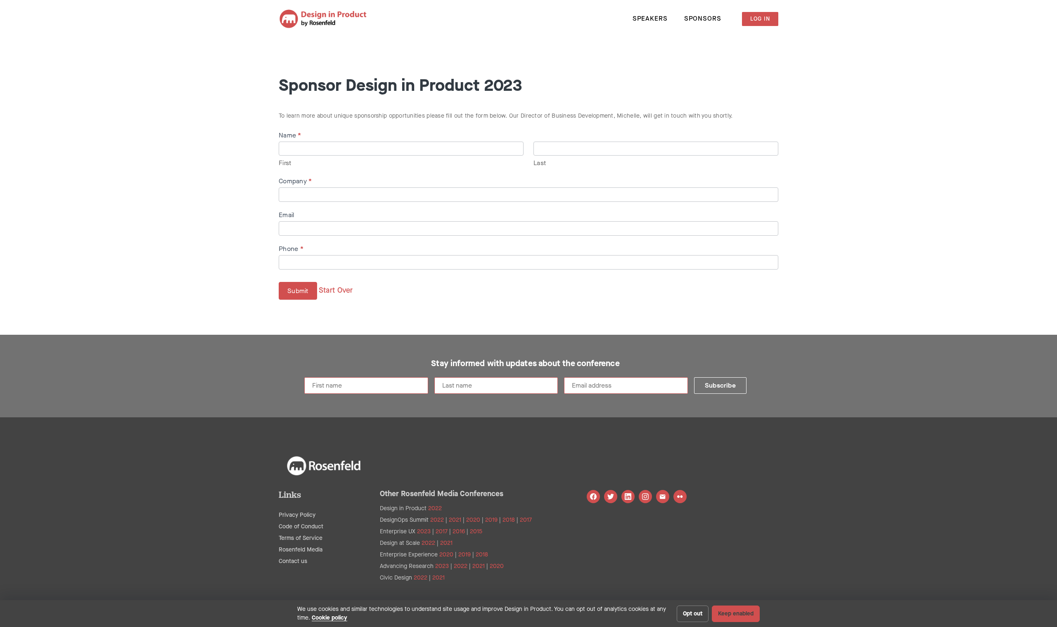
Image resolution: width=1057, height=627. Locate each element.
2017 (526, 520)
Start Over (336, 290)
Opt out (692, 614)
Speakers (650, 18)
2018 (508, 520)
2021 (455, 520)
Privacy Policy (297, 515)
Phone (291, 248)
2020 (473, 520)
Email (286, 215)
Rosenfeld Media (300, 550)
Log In (760, 19)
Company (295, 181)
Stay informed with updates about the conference (525, 363)
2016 (459, 531)
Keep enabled (736, 614)
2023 (424, 531)
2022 (435, 508)
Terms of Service (300, 538)
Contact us (293, 561)
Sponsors (702, 18)
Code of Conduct (301, 526)
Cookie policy (329, 618)
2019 (491, 520)
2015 (476, 531)
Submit (297, 290)
